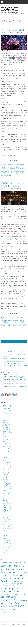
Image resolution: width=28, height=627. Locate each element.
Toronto (6, 174)
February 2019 (6, 462)
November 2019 (7, 446)
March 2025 (6, 420)
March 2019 (6, 460)
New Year (3, 171)
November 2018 (7, 467)
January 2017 (6, 505)
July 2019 (5, 453)
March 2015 (6, 538)
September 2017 (7, 492)
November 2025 (7, 407)
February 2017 (6, 504)
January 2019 (6, 464)
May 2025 (5, 417)
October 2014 (6, 547)
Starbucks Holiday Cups (7, 236)
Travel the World (4, 617)
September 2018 (7, 471)
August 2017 (6, 493)
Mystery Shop (7, 588)
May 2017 (5, 498)
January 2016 (6, 521)
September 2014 (7, 549)
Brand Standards (5, 317)
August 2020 (6, 434)
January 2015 (6, 542)
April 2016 (5, 516)
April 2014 (5, 554)
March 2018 (6, 481)
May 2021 (5, 426)
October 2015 (6, 526)
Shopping (3, 606)
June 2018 (5, 476)
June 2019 (5, 455)
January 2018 (6, 485)
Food (25, 584)
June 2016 (5, 512)
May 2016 (5, 514)
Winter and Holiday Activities (13, 30)
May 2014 (5, 552)
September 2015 (7, 528)
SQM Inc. (3, 174)
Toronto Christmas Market (7, 223)
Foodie (2, 586)
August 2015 (6, 530)
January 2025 (6, 424)
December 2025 (7, 405)
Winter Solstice (8, 175)
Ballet (3, 164)
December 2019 (7, 445)
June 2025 (5, 415)
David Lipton (13, 32)
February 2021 (6, 429)
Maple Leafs (7, 170)
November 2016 (7, 509)
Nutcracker (7, 171)
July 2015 (5, 531)
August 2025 (6, 412)
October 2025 (6, 408)
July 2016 (5, 511)
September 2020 (7, 433)
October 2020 (6, 431)
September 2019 (7, 450)
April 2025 (5, 419)
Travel (2, 326)
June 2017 (5, 497)
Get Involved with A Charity (7, 290)
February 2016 (6, 519)
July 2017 (5, 495)
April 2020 (5, 440)
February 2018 (6, 483)
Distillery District (7, 167)
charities (7, 149)
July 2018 (5, 474)
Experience (3, 168)
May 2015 (5, 535)
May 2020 (5, 438)
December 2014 (7, 544)
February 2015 (6, 540)
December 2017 (7, 486)
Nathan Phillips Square (5, 322)
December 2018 (7, 465)
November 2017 (7, 488)
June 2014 (5, 551)
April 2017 (5, 500)
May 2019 (5, 457)
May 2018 (5, 478)
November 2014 (7, 545)
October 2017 (6, 490)
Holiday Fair (6, 321)
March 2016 (6, 518)
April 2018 (5, 479)
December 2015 (7, 523)
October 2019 (6, 448)
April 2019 (5, 459)
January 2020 (6, 443)
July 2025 (5, 414)
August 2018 (6, 472)
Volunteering (6, 326)
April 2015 (5, 537)
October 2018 (6, 469)
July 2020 (5, 436)
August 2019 (6, 452)
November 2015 (7, 524)
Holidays (2, 170)
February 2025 (6, 422)
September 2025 (7, 410)
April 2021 (5, 427)
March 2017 (6, 502)
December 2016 (7, 507)
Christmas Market (4, 166)
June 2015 (5, 533)
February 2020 (6, 441)
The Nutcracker (4, 276)
